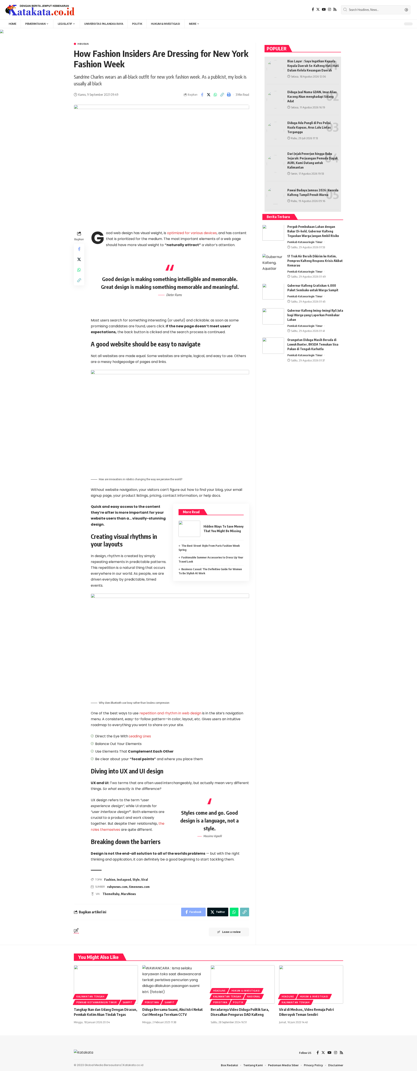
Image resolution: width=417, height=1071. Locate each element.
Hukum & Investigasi (246, 990)
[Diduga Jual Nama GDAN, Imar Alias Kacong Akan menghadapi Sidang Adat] (275, 99)
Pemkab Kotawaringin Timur (305, 242)
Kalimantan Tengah (90, 996)
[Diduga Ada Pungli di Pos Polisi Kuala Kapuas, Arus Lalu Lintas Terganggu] (275, 130)
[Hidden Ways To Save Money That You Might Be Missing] (189, 529)
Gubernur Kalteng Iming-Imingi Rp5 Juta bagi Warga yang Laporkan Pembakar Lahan (315, 315)
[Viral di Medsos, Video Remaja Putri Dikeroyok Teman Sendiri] (311, 984)
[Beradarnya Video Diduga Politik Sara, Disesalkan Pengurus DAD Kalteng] (243, 984)
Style (136, 879)
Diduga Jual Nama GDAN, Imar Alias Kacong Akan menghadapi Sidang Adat (312, 96)
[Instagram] (329, 9)
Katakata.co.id (133, 1065)
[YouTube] (324, 9)
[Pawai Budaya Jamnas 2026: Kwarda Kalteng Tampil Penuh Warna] (275, 195)
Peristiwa (152, 1002)
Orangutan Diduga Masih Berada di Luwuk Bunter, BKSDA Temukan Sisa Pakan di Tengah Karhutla (312, 344)
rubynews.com (117, 887)
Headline (219, 990)
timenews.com (139, 887)
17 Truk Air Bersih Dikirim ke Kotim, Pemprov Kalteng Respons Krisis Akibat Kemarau (315, 260)
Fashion (109, 879)
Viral (144, 879)
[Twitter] (318, 9)
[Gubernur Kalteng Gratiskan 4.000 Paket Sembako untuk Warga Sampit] (273, 291)
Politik (238, 1002)
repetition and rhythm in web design (170, 713)
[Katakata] (40, 9)
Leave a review (231, 932)
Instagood (124, 879)
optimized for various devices (192, 232)
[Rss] (335, 9)
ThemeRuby (111, 894)
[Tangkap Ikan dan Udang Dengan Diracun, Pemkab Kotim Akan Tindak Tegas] (106, 984)
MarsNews (128, 894)
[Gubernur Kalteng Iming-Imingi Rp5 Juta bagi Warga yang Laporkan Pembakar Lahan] (273, 316)
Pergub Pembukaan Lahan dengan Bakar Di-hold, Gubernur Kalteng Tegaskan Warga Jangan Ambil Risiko (313, 231)
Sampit (127, 1002)
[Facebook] (313, 9)
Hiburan (83, 44)
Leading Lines (140, 736)
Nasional (253, 996)
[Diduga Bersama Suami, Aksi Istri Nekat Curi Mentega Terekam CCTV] (174, 984)
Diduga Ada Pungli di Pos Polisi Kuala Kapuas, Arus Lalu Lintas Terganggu (309, 127)
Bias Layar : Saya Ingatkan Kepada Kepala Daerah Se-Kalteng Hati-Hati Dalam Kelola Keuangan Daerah (313, 65)
